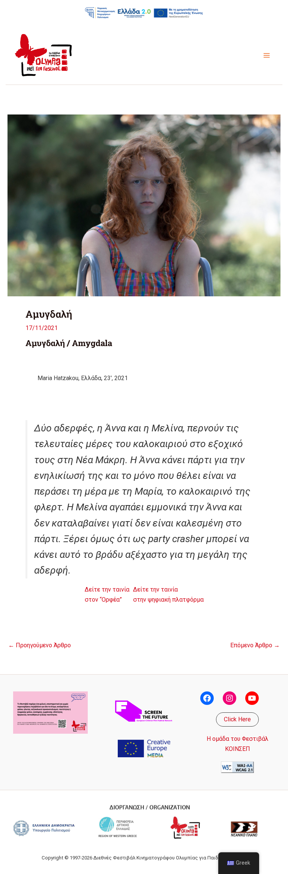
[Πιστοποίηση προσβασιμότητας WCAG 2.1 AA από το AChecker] (237, 766)
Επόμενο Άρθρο (255, 645)
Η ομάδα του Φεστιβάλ (237, 738)
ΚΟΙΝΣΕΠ (237, 748)
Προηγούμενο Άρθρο (39, 645)
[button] (237, 719)
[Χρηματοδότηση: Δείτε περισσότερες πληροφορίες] (144, 12)
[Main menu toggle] (266, 55)
